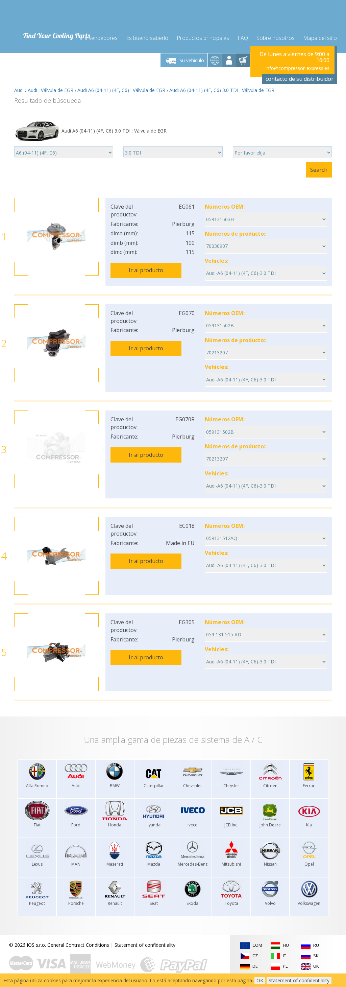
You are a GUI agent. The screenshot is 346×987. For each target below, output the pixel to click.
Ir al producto (146, 270)
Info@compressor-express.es (297, 68)
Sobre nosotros (275, 37)
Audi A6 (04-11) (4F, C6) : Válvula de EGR (121, 90)
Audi (19, 90)
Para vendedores (97, 37)
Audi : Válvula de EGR (50, 90)
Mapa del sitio (320, 37)
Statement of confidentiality (145, 945)
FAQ (243, 37)
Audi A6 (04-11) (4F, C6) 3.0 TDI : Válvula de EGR (221, 90)
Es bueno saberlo (147, 37)
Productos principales (203, 37)
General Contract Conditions (78, 945)
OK (259, 980)
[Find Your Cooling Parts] (54, 15)
